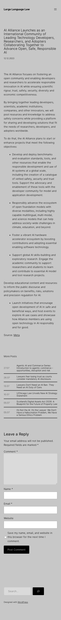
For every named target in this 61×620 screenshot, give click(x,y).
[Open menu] (55, 9)
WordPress (23, 602)
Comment (11, 451)
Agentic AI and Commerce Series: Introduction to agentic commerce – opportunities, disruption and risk (35, 368)
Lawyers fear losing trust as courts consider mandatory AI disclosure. (34, 377)
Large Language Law (17, 9)
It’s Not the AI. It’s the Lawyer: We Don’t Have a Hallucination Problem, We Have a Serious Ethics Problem (37, 412)
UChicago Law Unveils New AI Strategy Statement (37, 394)
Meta (17, 335)
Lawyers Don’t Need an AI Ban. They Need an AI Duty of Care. (35, 386)
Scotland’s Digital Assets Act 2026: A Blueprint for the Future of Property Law (37, 402)
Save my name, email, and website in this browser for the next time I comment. (30, 537)
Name (8, 489)
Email (8, 503)
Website (8, 518)
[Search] (38, 591)
